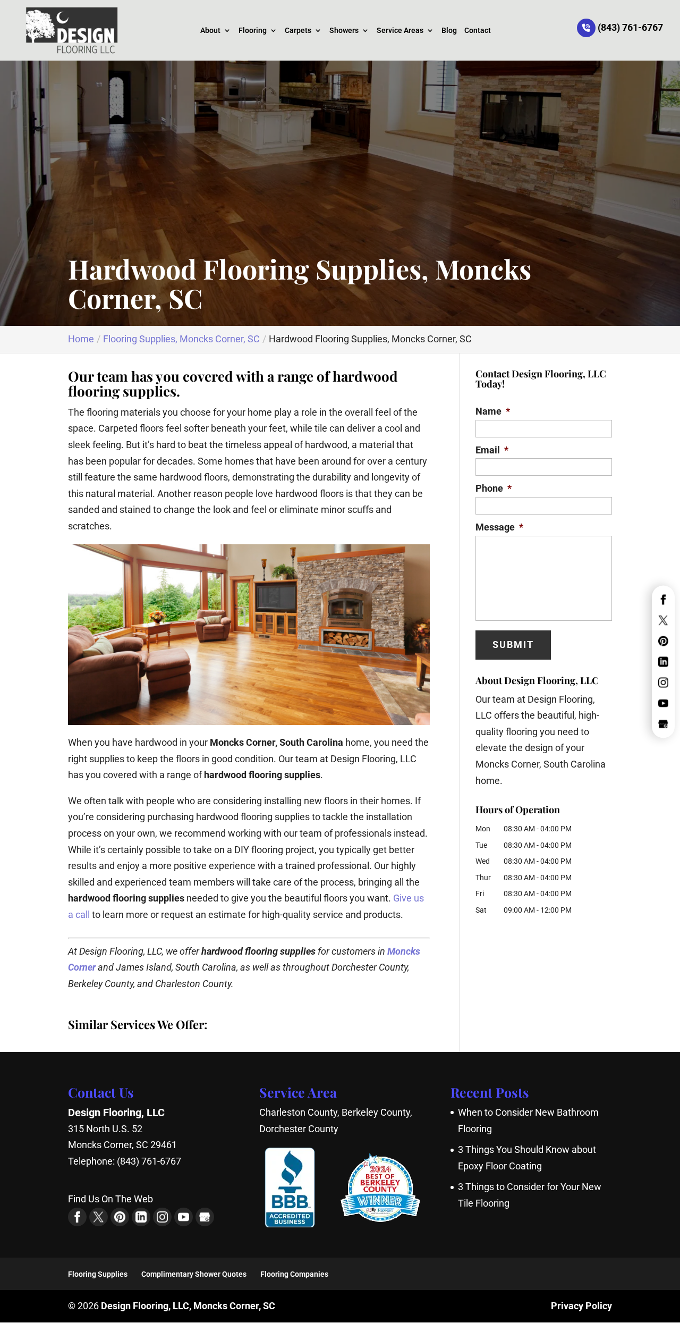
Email (491, 450)
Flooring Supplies (98, 1274)
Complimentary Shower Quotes (193, 1274)
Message (499, 527)
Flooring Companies (294, 1274)
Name (492, 411)
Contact (477, 31)
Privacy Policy (581, 1305)
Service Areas (400, 31)
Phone (493, 488)
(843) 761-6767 (629, 27)
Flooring (253, 31)
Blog (449, 31)
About (210, 31)
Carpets (298, 31)
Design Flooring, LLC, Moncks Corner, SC (188, 1305)
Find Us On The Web (110, 1198)
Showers (344, 31)
